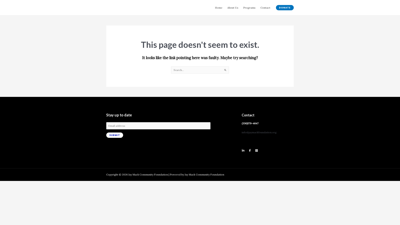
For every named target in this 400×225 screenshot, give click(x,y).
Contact (265, 7)
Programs (249, 7)
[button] (285, 7)
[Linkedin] (243, 150)
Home (218, 7)
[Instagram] (256, 150)
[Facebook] (249, 150)
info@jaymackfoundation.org (259, 132)
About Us (232, 7)
